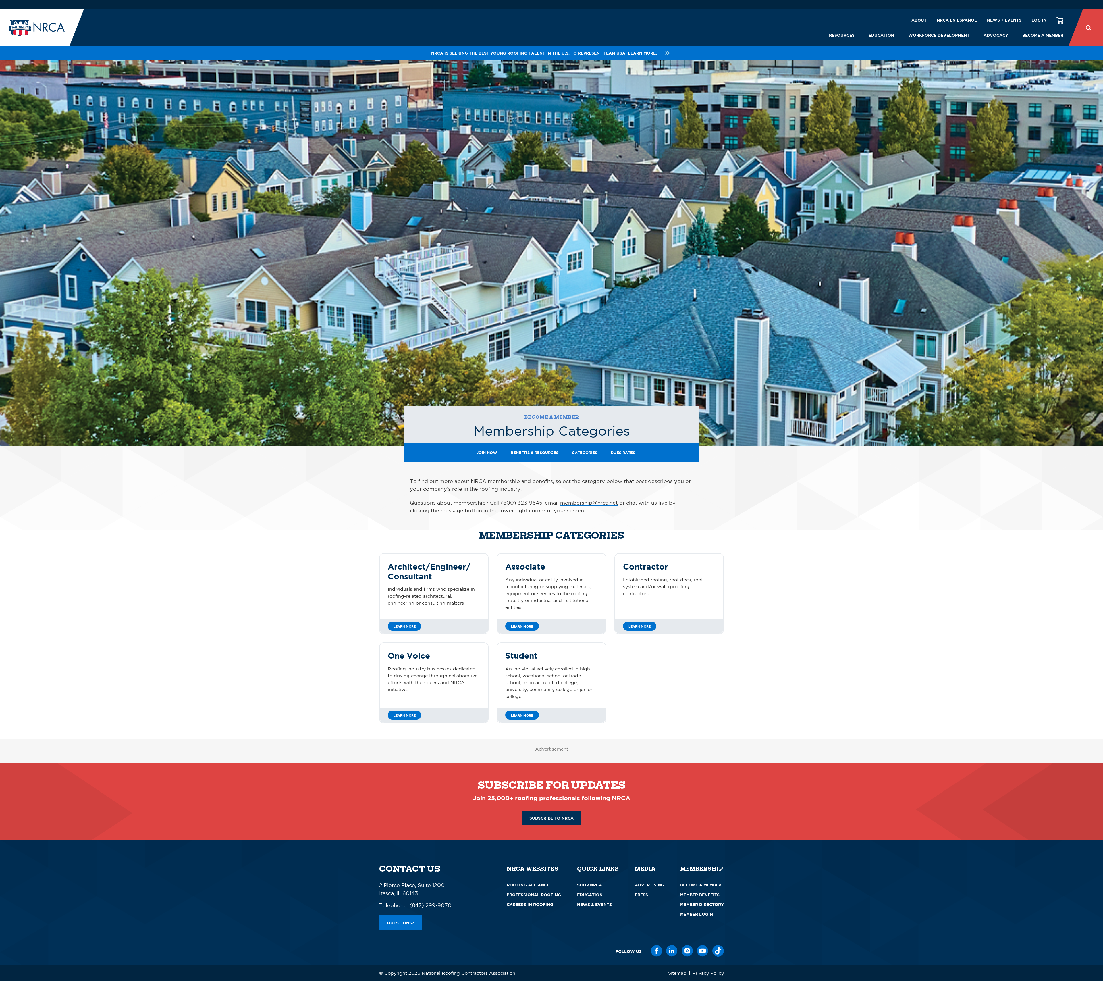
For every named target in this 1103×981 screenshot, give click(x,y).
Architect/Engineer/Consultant (429, 571)
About (919, 20)
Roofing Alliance (528, 884)
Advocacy (996, 35)
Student (521, 655)
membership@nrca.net (589, 502)
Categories (584, 452)
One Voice (409, 655)
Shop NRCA (589, 884)
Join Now (487, 452)
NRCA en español (957, 20)
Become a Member (1042, 35)
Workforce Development (938, 35)
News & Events (594, 904)
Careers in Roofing (530, 904)
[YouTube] (702, 951)
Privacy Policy (708, 973)
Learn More (405, 626)
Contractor (645, 566)
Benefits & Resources (534, 452)
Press (641, 894)
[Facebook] (656, 951)
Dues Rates (623, 452)
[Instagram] (687, 951)
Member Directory (702, 904)
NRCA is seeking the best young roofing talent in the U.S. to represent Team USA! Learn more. (544, 53)
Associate (525, 566)
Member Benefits (700, 894)
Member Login (696, 914)
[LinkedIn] (672, 951)
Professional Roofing (534, 894)
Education (881, 35)
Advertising (649, 884)
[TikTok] (718, 951)
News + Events (1004, 20)
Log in (1038, 20)
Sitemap (677, 973)
